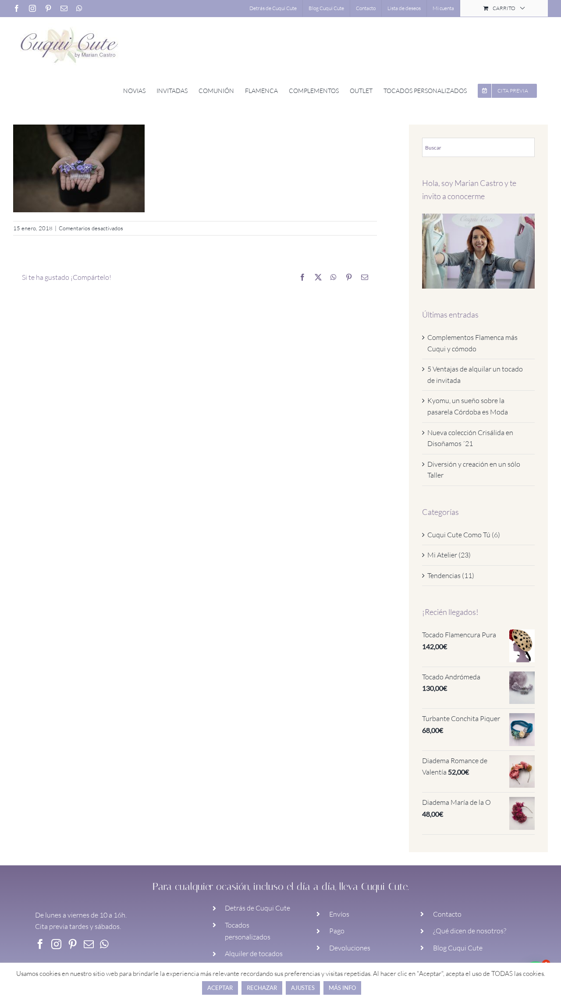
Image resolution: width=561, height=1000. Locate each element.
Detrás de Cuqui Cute (257, 908)
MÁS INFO (342, 987)
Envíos (339, 914)
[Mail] (89, 944)
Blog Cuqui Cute (458, 947)
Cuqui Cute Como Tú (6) (463, 534)
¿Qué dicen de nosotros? (469, 930)
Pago (336, 930)
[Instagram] (56, 944)
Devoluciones (349, 947)
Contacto (447, 914)
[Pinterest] (72, 944)
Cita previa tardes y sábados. (78, 926)
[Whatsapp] (104, 944)
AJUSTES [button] (303, 987)
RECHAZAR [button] (262, 987)
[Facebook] (40, 944)
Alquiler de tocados (254, 953)
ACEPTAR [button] (220, 987)
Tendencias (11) (450, 575)
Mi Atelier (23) (449, 554)
